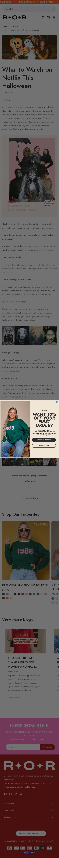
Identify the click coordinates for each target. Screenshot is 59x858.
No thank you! (44, 445)
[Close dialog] (57, 402)
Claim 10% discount (44, 440)
